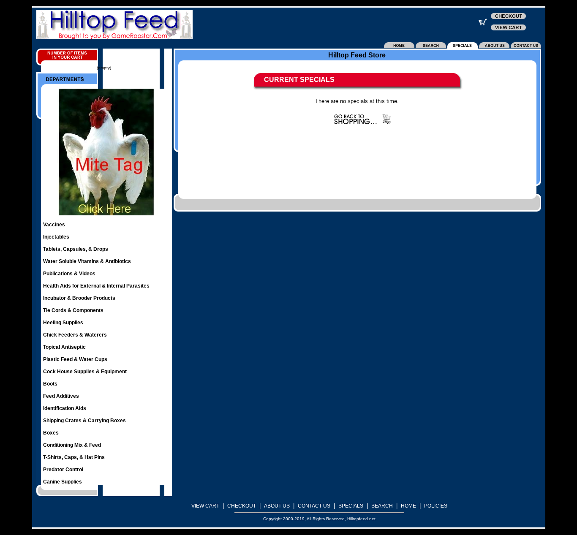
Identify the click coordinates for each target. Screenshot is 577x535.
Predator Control (63, 470)
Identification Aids (64, 408)
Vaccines (54, 225)
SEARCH (382, 506)
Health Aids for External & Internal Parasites (96, 286)
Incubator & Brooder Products (79, 298)
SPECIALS (350, 506)
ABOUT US (277, 506)
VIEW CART (205, 506)
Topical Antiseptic (64, 347)
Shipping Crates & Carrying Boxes (84, 421)
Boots (50, 384)
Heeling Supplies (63, 323)
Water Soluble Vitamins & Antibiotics (87, 261)
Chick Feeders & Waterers (75, 335)
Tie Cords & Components (73, 310)
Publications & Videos (69, 274)
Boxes (51, 433)
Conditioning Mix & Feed (72, 445)
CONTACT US (314, 506)
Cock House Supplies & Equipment (85, 372)
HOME (408, 506)
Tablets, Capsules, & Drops (75, 249)
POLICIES (435, 506)
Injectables (56, 237)
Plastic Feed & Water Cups (75, 359)
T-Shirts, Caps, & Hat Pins (74, 457)
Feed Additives (61, 396)
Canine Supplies (62, 482)
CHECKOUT (241, 506)
